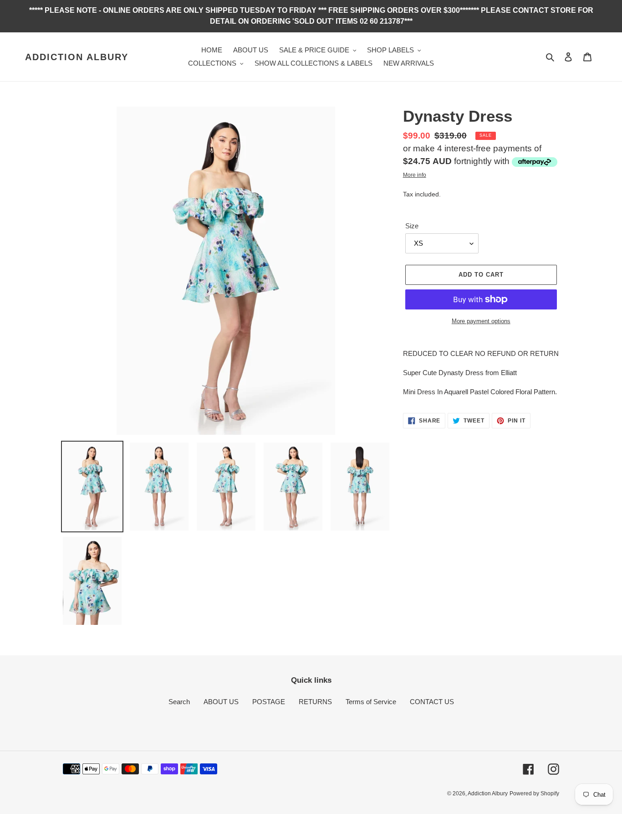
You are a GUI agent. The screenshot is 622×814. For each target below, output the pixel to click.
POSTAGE (268, 702)
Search (179, 702)
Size (411, 226)
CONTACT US (432, 702)
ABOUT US (221, 702)
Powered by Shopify (534, 793)
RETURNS (315, 702)
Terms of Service (371, 702)
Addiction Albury (76, 57)
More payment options (481, 321)
